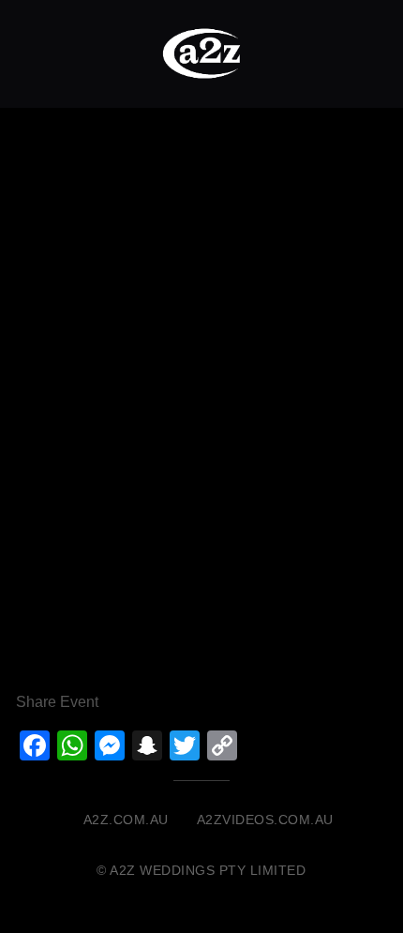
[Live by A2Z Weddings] (201, 53)
